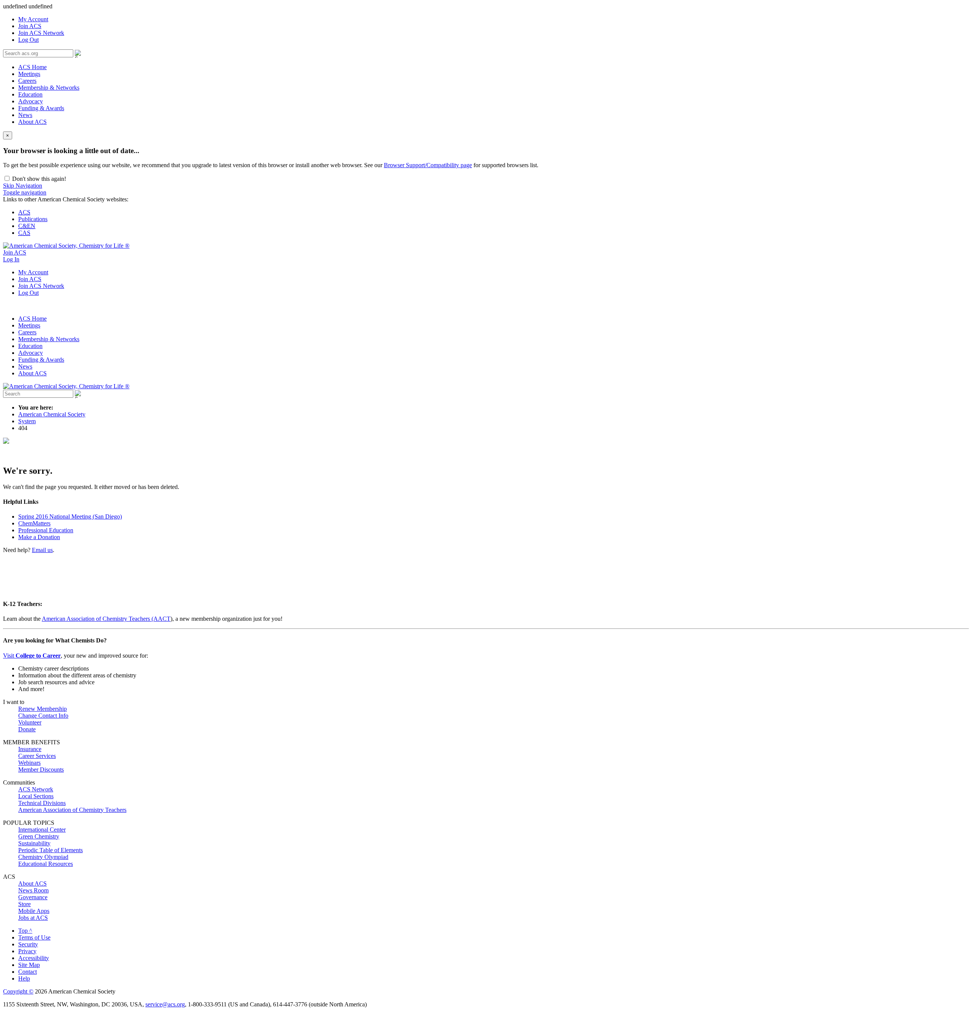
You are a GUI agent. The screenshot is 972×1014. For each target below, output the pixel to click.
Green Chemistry (38, 836)
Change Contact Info (43, 715)
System (27, 421)
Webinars (29, 762)
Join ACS (29, 26)
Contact (27, 971)
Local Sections (36, 796)
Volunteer (29, 722)
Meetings (29, 74)
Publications (32, 219)
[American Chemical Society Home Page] (66, 245)
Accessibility (33, 958)
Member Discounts (41, 769)
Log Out (28, 39)
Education (30, 94)
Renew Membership (42, 709)
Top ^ (25, 930)
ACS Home (32, 67)
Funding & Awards (41, 108)
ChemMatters (34, 523)
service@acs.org (165, 1004)
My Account (33, 19)
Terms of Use (34, 937)
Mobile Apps (33, 911)
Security (28, 944)
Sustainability (34, 843)
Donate (27, 729)
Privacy (27, 951)
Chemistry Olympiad (43, 857)
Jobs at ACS (33, 917)
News (25, 115)
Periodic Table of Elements (50, 850)
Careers (27, 81)
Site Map (29, 965)
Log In (11, 259)
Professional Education (45, 530)
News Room (33, 890)
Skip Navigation (22, 185)
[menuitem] (493, 19)
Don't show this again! (38, 179)
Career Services (37, 756)
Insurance (29, 749)
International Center (42, 829)
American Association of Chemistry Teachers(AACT (106, 618)
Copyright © (18, 991)
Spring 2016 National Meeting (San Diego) (70, 516)
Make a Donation (39, 537)
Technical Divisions (42, 803)
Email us (42, 550)
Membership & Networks (48, 87)
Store (24, 904)
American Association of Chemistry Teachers (72, 810)
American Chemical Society (51, 414)
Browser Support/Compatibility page (428, 165)
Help (24, 978)
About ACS (32, 122)
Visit (32, 655)
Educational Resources (45, 864)
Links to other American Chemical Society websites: (65, 199)
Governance (32, 897)
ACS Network (35, 789)
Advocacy (30, 101)
